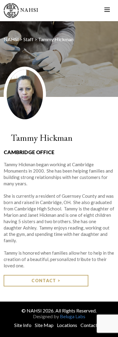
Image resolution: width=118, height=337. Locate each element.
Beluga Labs (72, 316)
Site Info (22, 325)
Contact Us (92, 325)
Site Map (44, 325)
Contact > (45, 280)
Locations (67, 325)
